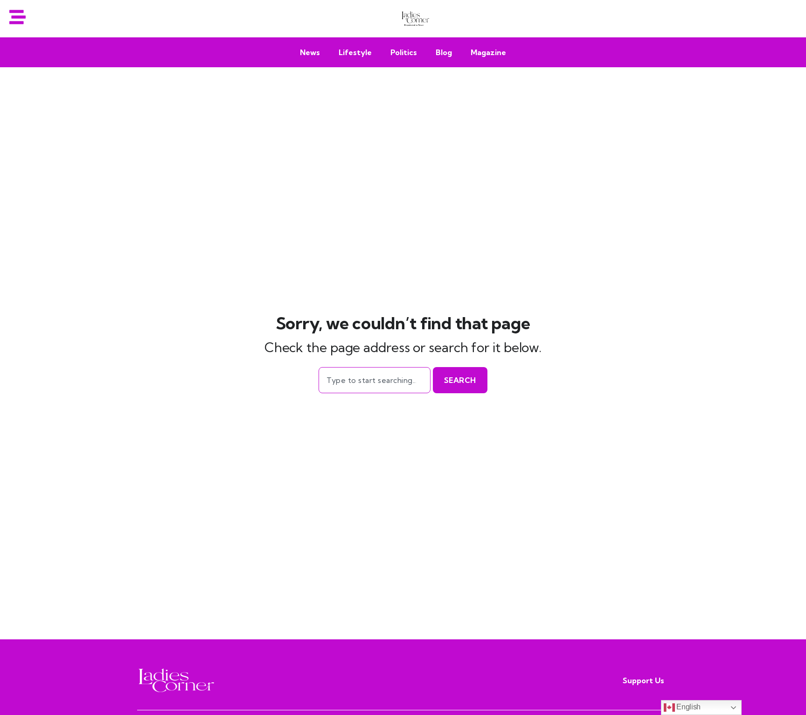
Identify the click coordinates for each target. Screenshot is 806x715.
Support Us (643, 680)
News (310, 52)
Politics (403, 52)
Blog (444, 52)
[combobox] (374, 380)
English (688, 707)
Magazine (488, 52)
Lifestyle (355, 52)
